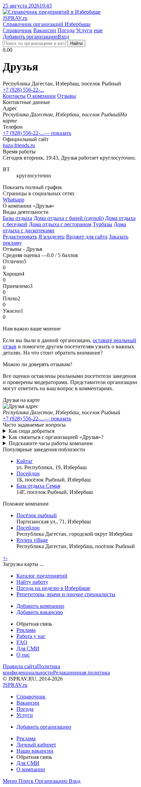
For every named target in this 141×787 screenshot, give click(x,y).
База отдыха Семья (38, 486)
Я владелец (51, 237)
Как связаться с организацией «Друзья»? (56, 437)
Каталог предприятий (41, 576)
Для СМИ (27, 648)
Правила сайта (20, 666)
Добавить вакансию (39, 612)
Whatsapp (13, 199)
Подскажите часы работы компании (51, 443)
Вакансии (44, 30)
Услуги (84, 30)
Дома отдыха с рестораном (60, 224)
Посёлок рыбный (36, 515)
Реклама (26, 630)
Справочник (17, 30)
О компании (41, 96)
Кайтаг (24, 461)
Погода (66, 30)
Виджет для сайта (86, 237)
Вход (63, 36)
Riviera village (32, 540)
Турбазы (102, 224)
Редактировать (20, 237)
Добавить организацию (30, 36)
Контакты (14, 96)
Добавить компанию (40, 606)
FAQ (21, 642)
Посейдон (28, 473)
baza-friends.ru (19, 145)
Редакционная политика (81, 672)
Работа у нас (31, 636)
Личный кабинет (36, 745)
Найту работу (32, 582)
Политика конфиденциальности (31, 669)
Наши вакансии (34, 751)
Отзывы (66, 96)
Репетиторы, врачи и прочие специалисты (65, 594)
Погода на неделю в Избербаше (53, 588)
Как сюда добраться (31, 431)
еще (98, 30)
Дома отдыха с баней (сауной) (69, 218)
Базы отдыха (17, 218)
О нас (23, 655)
